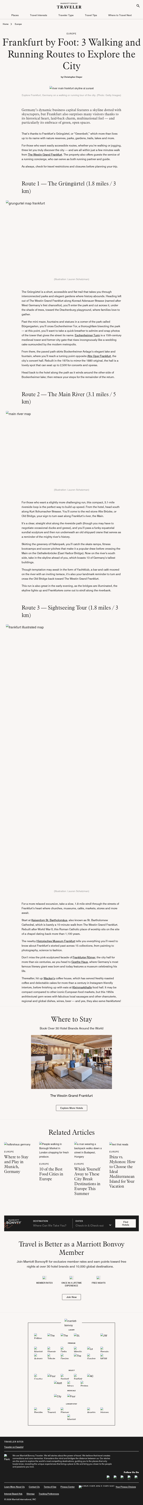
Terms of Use (50, 1486)
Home (6, 24)
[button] (15, 15)
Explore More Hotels (71, 1108)
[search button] (138, 5)
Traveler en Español (13, 1447)
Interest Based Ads (13, 1493)
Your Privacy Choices (126, 1486)
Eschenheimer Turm (87, 335)
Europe (18, 24)
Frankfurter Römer (84, 957)
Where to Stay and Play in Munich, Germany (16, 1164)
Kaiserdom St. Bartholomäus (49, 920)
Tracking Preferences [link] (49, 1494)
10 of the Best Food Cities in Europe (51, 1173)
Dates (79, 1221)
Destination (40, 1221)
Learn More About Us (14, 1486)
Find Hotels (125, 1223)
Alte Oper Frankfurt (99, 356)
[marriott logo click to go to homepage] (69, 5)
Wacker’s (49, 978)
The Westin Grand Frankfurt (45, 154)
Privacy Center (68, 1486)
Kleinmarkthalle (82, 987)
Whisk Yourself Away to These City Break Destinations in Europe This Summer (87, 1181)
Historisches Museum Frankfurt (55, 941)
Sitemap (31, 1493)
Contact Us (34, 1486)
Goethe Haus (79, 962)
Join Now (71, 1297)
